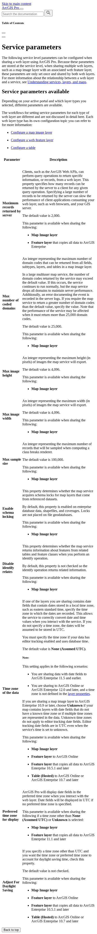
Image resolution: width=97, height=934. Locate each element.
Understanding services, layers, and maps (57, 82)
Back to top (11, 930)
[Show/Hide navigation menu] (21, 9)
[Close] (3, 33)
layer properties (79, 694)
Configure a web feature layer (32, 140)
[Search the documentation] (48, 13)
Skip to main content (16, 4)
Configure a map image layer (31, 132)
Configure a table (23, 148)
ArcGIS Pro (11, 8)
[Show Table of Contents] (3, 37)
